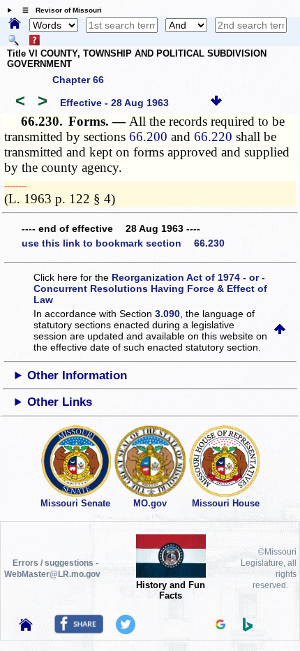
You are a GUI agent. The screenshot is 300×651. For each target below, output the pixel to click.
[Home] (14, 24)
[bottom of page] (216, 102)
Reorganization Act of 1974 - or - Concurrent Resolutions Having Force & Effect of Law (150, 288)
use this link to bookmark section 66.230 (123, 243)
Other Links (59, 402)
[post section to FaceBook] (78, 630)
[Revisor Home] (26, 627)
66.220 (213, 136)
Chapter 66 (78, 79)
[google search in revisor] (220, 625)
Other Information (77, 375)
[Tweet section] (125, 630)
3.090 (167, 313)
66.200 (148, 136)
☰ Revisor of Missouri (58, 10)
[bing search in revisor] (248, 628)
